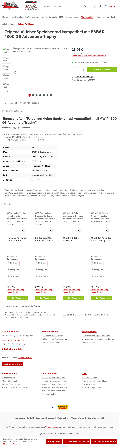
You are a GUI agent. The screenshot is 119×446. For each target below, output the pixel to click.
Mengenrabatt (89, 331)
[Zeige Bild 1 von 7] (29, 95)
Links (84, 373)
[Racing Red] (13, 270)
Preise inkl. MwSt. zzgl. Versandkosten (89, 56)
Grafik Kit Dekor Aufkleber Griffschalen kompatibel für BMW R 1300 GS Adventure (71, 239)
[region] (34, 72)
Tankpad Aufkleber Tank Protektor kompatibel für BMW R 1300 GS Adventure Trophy (17, 239)
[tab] (12, 111)
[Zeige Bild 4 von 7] (40, 95)
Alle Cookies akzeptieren (104, 441)
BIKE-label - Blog (89, 378)
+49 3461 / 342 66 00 (13, 340)
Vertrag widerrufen (13, 364)
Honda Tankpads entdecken (54, 381)
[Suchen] (84, 6)
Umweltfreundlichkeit (11, 384)
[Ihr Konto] (100, 6)
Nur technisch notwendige (76, 441)
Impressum (20, 418)
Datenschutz (63, 418)
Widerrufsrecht (78, 418)
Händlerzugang (88, 342)
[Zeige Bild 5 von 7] (44, 95)
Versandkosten (51, 427)
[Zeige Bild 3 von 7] (37, 95)
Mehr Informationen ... (11, 444)
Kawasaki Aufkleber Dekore (54, 387)
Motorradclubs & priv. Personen (96, 336)
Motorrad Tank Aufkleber (53, 391)
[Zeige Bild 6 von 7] (47, 95)
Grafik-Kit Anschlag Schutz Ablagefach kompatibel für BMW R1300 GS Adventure (101, 239)
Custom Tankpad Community (15, 387)
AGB (102, 418)
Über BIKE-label (9, 381)
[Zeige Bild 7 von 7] (51, 95)
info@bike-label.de (12, 349)
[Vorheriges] (15, 72)
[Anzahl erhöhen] (83, 69)
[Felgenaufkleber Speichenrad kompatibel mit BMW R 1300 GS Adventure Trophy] (40, 72)
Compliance (93, 418)
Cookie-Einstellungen (51, 342)
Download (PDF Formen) (53, 336)
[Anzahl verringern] (74, 69)
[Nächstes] (65, 72)
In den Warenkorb (102, 70)
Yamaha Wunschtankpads (53, 384)
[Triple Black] (13, 277)
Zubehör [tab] (7, 204)
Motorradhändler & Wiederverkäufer (98, 339)
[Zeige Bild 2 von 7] (33, 95)
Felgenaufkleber (49, 394)
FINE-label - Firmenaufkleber (95, 381)
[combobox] (62, 6)
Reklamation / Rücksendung (54, 339)
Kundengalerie (8, 378)
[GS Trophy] (13, 263)
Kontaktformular (25, 357)
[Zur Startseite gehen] (19, 6)
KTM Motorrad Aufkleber (53, 378)
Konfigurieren (54, 441)
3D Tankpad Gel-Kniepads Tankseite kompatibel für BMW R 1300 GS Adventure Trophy (45, 239)
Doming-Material (89, 384)
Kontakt (30, 418)
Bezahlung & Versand (46, 418)
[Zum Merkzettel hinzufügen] (23, 230)
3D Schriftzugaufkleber (92, 387)
